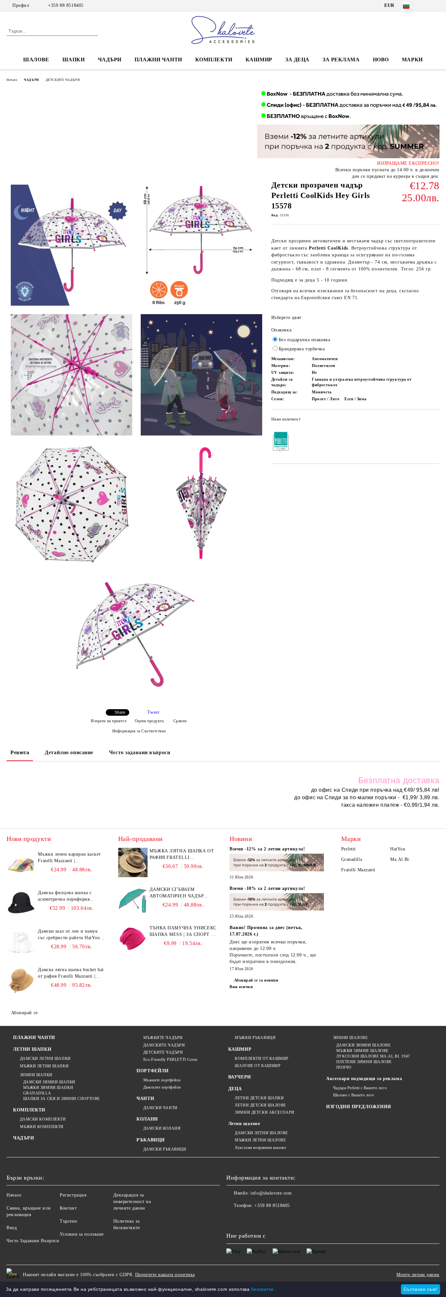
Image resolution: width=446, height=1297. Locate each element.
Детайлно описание (69, 752)
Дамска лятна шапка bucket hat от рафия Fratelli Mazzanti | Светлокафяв (71, 973)
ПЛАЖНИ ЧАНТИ (158, 59)
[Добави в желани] (434, 421)
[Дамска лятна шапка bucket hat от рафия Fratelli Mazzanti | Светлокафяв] (21, 981)
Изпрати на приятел (108, 721)
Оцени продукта (149, 721)
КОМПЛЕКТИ (213, 59)
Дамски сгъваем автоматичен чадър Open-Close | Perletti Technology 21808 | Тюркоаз (178, 893)
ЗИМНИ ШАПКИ (36, 1075)
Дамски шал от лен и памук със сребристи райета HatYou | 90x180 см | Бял (70, 935)
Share (120, 712)
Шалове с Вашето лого (353, 1095)
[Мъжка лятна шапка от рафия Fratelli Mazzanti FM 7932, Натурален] (133, 862)
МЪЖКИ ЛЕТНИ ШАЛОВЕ (260, 1140)
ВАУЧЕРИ (239, 1077)
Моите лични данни (417, 1274)
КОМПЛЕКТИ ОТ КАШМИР (262, 1058)
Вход (12, 1227)
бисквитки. (263, 1289)
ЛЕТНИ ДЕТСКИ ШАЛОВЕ (260, 1105)
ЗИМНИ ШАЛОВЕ (350, 1037)
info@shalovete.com (271, 1193)
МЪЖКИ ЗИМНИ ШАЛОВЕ (362, 1050)
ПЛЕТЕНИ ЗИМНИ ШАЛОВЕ (364, 1062)
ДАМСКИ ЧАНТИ (160, 1108)
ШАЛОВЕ (36, 59)
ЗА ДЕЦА (297, 59)
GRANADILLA (37, 1093)
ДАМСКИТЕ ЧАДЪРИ (164, 1045)
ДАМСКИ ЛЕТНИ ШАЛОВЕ (261, 1133)
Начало (12, 80)
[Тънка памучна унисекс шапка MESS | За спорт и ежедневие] (133, 939)
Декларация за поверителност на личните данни (132, 1202)
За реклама (341, 59)
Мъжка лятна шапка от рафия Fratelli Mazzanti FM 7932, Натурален (182, 854)
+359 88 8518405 (65, 5)
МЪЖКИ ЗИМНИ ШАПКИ (48, 1087)
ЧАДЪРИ (109, 59)
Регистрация (73, 1195)
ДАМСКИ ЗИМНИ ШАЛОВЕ (363, 1045)
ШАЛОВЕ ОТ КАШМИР (257, 1065)
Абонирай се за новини (256, 980)
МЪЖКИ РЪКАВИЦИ (255, 1037)
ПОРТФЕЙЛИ (152, 1070)
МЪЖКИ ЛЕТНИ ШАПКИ (44, 1066)
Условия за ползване (82, 1234)
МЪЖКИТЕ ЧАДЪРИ (163, 1037)
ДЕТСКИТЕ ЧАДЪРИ (63, 80)
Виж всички (241, 986)
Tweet (153, 712)
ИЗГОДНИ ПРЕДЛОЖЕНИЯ (358, 1106)
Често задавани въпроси (139, 752)
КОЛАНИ (147, 1119)
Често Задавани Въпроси (33, 1240)
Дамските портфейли (162, 1087)
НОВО (381, 59)
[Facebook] (426, 5)
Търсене (68, 1221)
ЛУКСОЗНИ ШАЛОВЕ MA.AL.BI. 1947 (373, 1056)
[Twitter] (435, 5)
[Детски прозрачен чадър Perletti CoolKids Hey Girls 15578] (71, 245)
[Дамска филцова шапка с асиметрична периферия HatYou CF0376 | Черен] (21, 904)
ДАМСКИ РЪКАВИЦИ (164, 1149)
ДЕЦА (235, 1088)
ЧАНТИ (145, 1098)
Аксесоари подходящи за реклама (364, 1078)
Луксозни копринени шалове (260, 1147)
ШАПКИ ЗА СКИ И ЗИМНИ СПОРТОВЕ (61, 1098)
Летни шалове (244, 1123)
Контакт (68, 1208)
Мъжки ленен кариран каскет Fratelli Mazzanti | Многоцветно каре (69, 858)
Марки (412, 59)
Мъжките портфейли (161, 1080)
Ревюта (19, 752)
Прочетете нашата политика (165, 1274)
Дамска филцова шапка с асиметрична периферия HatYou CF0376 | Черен (64, 896)
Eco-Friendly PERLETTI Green (170, 1059)
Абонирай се (24, 1012)
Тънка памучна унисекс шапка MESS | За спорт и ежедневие (183, 931)
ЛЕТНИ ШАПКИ (32, 1049)
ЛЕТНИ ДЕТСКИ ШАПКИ (259, 1098)
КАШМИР (259, 59)
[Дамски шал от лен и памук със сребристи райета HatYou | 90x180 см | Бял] (21, 942)
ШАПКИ (73, 59)
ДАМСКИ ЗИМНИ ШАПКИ (49, 1082)
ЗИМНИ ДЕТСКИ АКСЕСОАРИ (264, 1112)
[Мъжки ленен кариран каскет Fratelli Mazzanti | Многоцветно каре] (21, 865)
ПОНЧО (343, 1067)
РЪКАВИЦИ (150, 1139)
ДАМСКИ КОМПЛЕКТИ (43, 1119)
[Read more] (277, 863)
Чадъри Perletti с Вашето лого (360, 1088)
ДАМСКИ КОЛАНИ (162, 1128)
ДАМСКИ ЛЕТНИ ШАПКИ (45, 1058)
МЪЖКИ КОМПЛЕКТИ (42, 1126)
